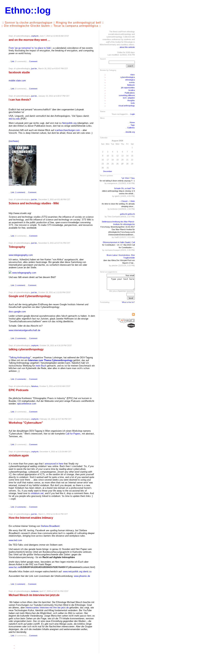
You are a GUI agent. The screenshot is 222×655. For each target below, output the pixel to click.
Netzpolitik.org (69, 123)
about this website (127, 47)
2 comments (20, 338)
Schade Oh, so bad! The (124, 188)
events (132, 82)
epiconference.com (26, 403)
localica (132, 90)
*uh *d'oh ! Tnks (128, 178)
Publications (130, 93)
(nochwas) (14, 141)
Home (132, 122)
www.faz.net (15, 567)
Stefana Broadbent (50, 526)
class (132, 75)
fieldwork (131, 85)
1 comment (20, 192)
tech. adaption (129, 98)
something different (127, 95)
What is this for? (128, 302)
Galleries (131, 128)
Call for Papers (73, 433)
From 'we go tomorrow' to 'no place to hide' (30, 48)
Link (12, 61)
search (130, 66)
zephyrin (35, 36)
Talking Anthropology (20, 357)
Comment (33, 61)
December (107, 171)
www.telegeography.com (21, 255)
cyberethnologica (127, 77)
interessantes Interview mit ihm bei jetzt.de (47, 607)
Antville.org (130, 132)
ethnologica (130, 80)
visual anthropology (126, 106)
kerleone (35, 591)
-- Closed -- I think (127, 201)
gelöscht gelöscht (127, 214)
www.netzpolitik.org (72, 571)
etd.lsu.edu (14, 118)
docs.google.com (17, 311)
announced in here (54, 463)
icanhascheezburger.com (67, 130)
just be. (34, 68)
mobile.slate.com (17, 80)
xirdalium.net (37, 493)
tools (133, 103)
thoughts (131, 100)
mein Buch (41, 365)
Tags (133, 125)
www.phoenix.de (82, 576)
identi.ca (87, 571)
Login (132, 114)
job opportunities (128, 88)
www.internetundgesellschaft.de (24, 330)
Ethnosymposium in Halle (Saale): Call (119, 242)
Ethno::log (28, 10)
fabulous (34, 386)
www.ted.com (15, 540)
